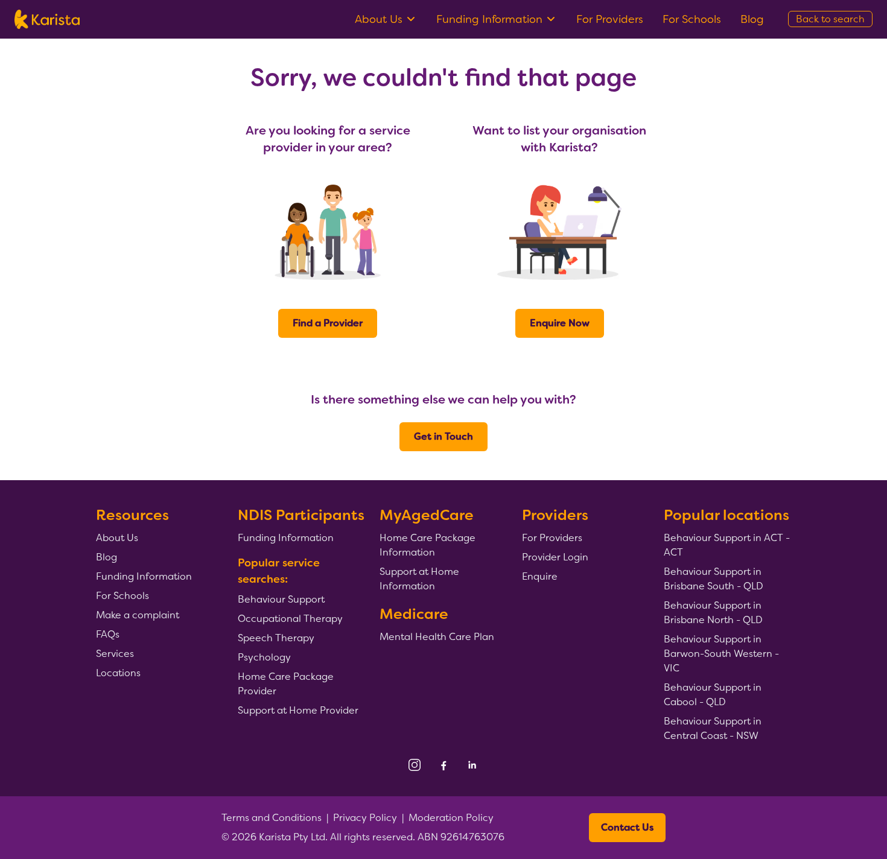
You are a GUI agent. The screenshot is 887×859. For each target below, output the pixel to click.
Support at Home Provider (298, 710)
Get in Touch (443, 436)
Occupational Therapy (290, 618)
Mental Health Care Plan (437, 636)
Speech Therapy (276, 638)
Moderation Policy (451, 817)
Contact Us (627, 827)
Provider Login (555, 557)
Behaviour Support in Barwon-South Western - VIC (721, 653)
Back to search (830, 19)
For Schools (692, 19)
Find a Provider (328, 323)
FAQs (107, 634)
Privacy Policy (365, 817)
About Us (378, 19)
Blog (752, 19)
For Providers (609, 19)
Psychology (264, 657)
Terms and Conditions (271, 817)
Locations (118, 673)
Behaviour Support (281, 599)
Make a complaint (137, 615)
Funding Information (489, 19)
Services (115, 653)
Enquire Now (560, 323)
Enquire (540, 576)
